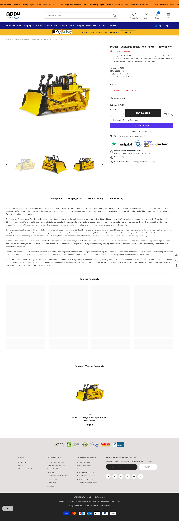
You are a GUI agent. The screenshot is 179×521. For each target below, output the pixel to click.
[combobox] (77, 15)
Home (8, 39)
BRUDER (121, 68)
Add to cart (142, 113)
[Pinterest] (121, 476)
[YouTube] (134, 476)
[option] (54, 93)
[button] (7, 164)
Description (56, 198)
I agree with (117, 120)
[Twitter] (140, 476)
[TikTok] (127, 476)
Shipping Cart (75, 198)
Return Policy (116, 198)
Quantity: (114, 109)
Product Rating (95, 198)
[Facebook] (108, 476)
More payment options (141, 131)
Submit (148, 467)
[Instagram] (114, 476)
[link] (169, 15)
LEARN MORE (128, 32)
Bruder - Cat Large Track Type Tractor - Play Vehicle (90, 419)
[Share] (171, 114)
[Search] (81, 15)
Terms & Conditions (130, 120)
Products (17, 39)
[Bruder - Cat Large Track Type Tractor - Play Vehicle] (89, 391)
